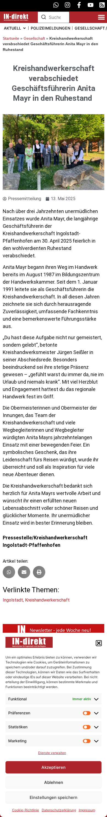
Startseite (11, 38)
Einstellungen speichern (53, 797)
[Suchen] (43, 18)
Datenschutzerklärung (59, 810)
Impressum (87, 810)
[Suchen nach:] (54, 17)
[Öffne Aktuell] (24, 28)
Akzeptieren (53, 767)
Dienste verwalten (52, 753)
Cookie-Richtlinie (25, 810)
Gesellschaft (34, 38)
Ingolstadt (13, 600)
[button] (99, 643)
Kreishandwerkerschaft (47, 600)
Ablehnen (53, 782)
